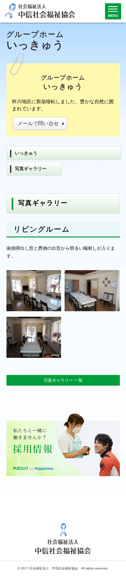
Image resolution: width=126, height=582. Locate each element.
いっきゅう (26, 153)
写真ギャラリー (31, 168)
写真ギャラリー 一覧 (63, 380)
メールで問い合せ (38, 123)
